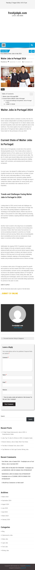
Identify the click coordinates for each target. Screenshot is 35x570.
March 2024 (5, 516)
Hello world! (20, 482)
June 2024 (5, 508)
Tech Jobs (5, 546)
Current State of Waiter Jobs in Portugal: (14, 98)
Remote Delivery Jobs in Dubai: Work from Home (15, 442)
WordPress (28, 565)
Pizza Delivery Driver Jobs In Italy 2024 (11, 53)
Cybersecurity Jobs (7, 535)
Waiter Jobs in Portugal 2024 (10, 96)
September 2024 (6, 500)
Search (3, 416)
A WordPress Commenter (8, 482)
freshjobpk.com (17, 13)
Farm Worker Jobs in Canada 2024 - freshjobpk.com (15, 461)
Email (4, 382)
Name (5, 375)
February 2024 (6, 519)
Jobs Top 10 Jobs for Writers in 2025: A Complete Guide (17, 438)
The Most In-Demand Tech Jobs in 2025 (12, 445)
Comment (6, 357)
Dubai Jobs (5, 539)
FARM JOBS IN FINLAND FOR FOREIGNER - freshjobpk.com (17, 468)
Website (5, 390)
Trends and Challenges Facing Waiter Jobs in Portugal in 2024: (18, 101)
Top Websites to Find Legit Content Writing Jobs (15, 449)
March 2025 (5, 497)
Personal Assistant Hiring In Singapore (13, 338)
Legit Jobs (5, 543)
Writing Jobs (5, 550)
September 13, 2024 (15, 62)
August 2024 (5, 504)
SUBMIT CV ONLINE (10, 293)
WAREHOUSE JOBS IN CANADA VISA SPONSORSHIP (17, 470)
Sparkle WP (23, 568)
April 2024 (5, 512)
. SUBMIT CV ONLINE (10, 104)
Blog (3, 89)
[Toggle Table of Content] (30, 94)
